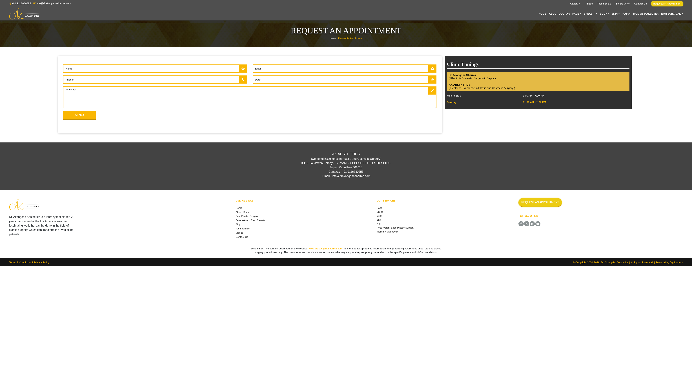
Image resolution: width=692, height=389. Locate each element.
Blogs (589, 3)
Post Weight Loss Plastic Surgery (395, 227)
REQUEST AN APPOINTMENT (540, 202)
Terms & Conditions (20, 262)
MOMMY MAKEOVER (645, 13)
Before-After (623, 3)
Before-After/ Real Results (250, 220)
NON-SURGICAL (671, 13)
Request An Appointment (667, 3)
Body (379, 215)
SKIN (615, 13)
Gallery (574, 3)
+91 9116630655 (21, 4)
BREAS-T (589, 13)
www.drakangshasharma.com (325, 248)
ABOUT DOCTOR (559, 13)
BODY (603, 13)
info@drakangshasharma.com (53, 3)
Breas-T (381, 211)
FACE (575, 13)
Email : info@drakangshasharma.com (346, 176)
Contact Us (640, 3)
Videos (239, 232)
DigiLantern (676, 262)
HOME (542, 13)
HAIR (625, 13)
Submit (79, 115)
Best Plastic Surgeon (247, 216)
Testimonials (604, 3)
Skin (379, 219)
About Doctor (243, 212)
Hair (379, 223)
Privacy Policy (41, 262)
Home (333, 38)
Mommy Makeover (387, 231)
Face (379, 207)
